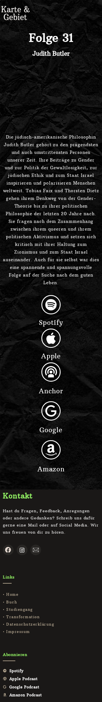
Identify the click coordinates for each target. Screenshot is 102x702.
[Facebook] (8, 550)
